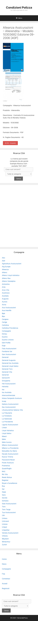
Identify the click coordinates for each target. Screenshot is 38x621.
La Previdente (7, 422)
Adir (3, 261)
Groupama (6, 381)
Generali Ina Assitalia (10, 363)
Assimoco (6, 293)
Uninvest (5, 521)
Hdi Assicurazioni (8, 384)
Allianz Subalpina (8, 281)
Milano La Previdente (10, 448)
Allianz (4, 272)
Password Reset (8, 460)
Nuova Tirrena (7, 457)
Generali (5, 357)
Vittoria (5, 536)
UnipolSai (5, 530)
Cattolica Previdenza (10, 328)
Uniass (4, 518)
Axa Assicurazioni (9, 308)
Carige (4, 322)
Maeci (4, 436)
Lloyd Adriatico (8, 430)
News (4, 564)
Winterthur (6, 542)
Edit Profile (6, 343)
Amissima (6, 284)
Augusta (5, 299)
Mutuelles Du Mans (9, 451)
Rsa (3, 486)
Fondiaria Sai (7, 351)
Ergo (3, 346)
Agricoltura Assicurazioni (11, 264)
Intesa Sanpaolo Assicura (12, 398)
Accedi (4, 584)
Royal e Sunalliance (9, 483)
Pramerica (6, 466)
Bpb (3, 313)
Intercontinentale (8, 395)
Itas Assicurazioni (9, 407)
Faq (3, 574)
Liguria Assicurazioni (10, 425)
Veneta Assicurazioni (10, 533)
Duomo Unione (8, 340)
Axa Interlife (6, 310)
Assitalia (5, 296)
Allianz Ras (6, 278)
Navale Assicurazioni (10, 454)
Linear (4, 427)
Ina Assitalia (6, 392)
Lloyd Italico (6, 433)
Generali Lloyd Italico (10, 366)
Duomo (5, 337)
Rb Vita (5, 474)
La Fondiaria (7, 416)
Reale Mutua (7, 477)
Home (4, 559)
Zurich (4, 545)
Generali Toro (7, 369)
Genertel (5, 375)
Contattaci (6, 579)
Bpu (3, 316)
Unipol (4, 527)
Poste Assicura (8, 463)
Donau (4, 334)
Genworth (6, 378)
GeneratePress (22, 618)
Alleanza (5, 269)
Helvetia (5, 387)
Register (5, 480)
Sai (3, 489)
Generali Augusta (8, 360)
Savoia (4, 498)
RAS (3, 471)
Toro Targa (6, 509)
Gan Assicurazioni (9, 354)
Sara (4, 495)
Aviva (4, 305)
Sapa (4, 492)
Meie (4, 439)
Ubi (3, 515)
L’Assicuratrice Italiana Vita (12, 410)
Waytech (5, 539)
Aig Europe (6, 267)
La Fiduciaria (7, 413)
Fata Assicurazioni (9, 349)
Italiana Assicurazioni (10, 404)
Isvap (4, 401)
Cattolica (5, 325)
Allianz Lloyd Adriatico (10, 275)
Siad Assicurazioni (9, 504)
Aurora (4, 302)
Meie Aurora (6, 442)
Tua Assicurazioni (9, 512)
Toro (3, 507)
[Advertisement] (19, 215)
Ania (3, 287)
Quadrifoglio (6, 468)
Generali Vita (7, 372)
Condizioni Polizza (19, 7)
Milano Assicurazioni (10, 445)
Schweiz (5, 501)
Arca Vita (5, 290)
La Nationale (7, 419)
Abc (3, 258)
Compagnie (6, 331)
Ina (3, 389)
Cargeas (5, 319)
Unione (5, 524)
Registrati (5, 588)
